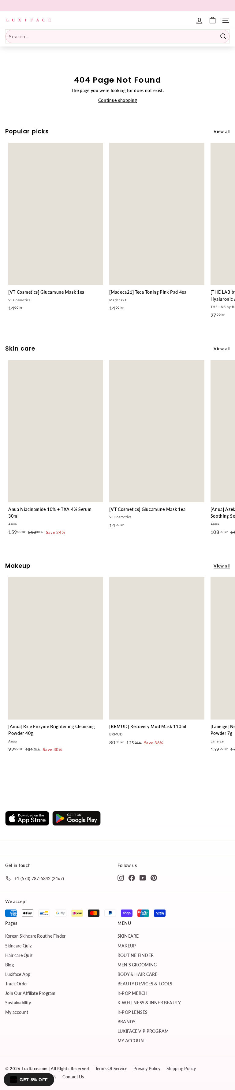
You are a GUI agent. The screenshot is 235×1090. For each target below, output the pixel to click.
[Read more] (212, 20)
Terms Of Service (111, 1068)
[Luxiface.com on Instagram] (121, 877)
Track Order (16, 983)
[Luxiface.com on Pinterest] (154, 877)
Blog (9, 964)
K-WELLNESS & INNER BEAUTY (149, 1002)
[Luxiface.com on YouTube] (143, 877)
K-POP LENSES (133, 1012)
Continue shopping (117, 100)
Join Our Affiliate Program (30, 993)
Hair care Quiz (18, 955)
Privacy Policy (146, 1068)
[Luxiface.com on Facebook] (132, 877)
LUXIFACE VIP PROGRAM (143, 1031)
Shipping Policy (181, 1068)
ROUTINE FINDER (136, 955)
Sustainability (18, 1002)
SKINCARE (128, 936)
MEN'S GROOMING (137, 964)
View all (222, 131)
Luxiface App (18, 974)
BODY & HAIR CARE (137, 974)
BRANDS (127, 1021)
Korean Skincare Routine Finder (35, 936)
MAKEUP (127, 945)
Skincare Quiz (18, 945)
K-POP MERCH (132, 993)
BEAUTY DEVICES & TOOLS (145, 983)
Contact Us (73, 1076)
